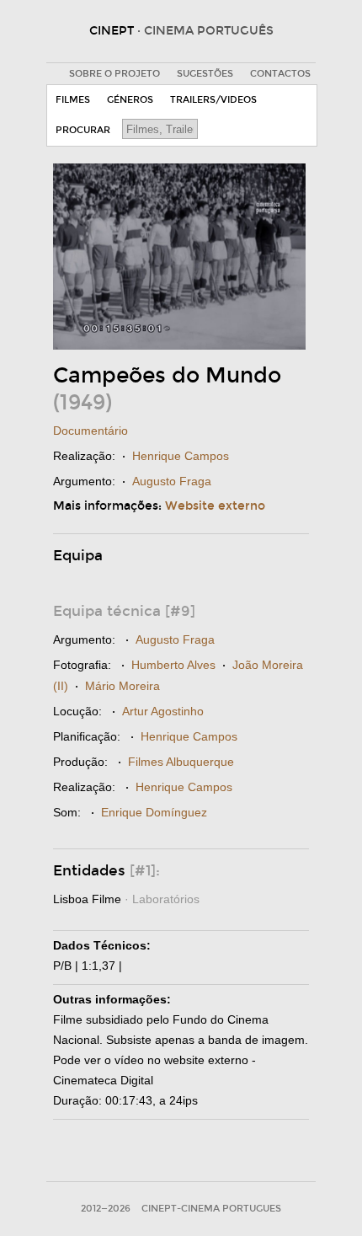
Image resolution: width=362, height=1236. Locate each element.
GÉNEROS (130, 99)
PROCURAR (83, 130)
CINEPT (181, 31)
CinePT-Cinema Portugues (211, 1208)
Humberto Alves (173, 665)
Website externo (215, 506)
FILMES (73, 99)
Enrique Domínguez (154, 812)
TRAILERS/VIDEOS (213, 99)
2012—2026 (105, 1208)
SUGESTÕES (205, 73)
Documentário (90, 430)
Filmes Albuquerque (181, 761)
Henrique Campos (180, 456)
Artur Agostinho (163, 711)
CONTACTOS (280, 73)
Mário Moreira (122, 686)
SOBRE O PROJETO (114, 73)
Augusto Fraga (171, 481)
